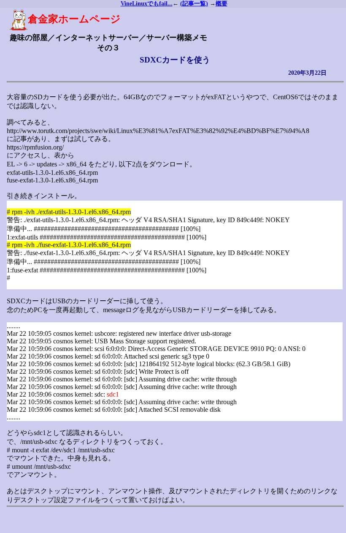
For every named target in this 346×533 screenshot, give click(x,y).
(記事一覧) (194, 3)
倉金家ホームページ (74, 19)
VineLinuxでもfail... (147, 3)
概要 (221, 3)
